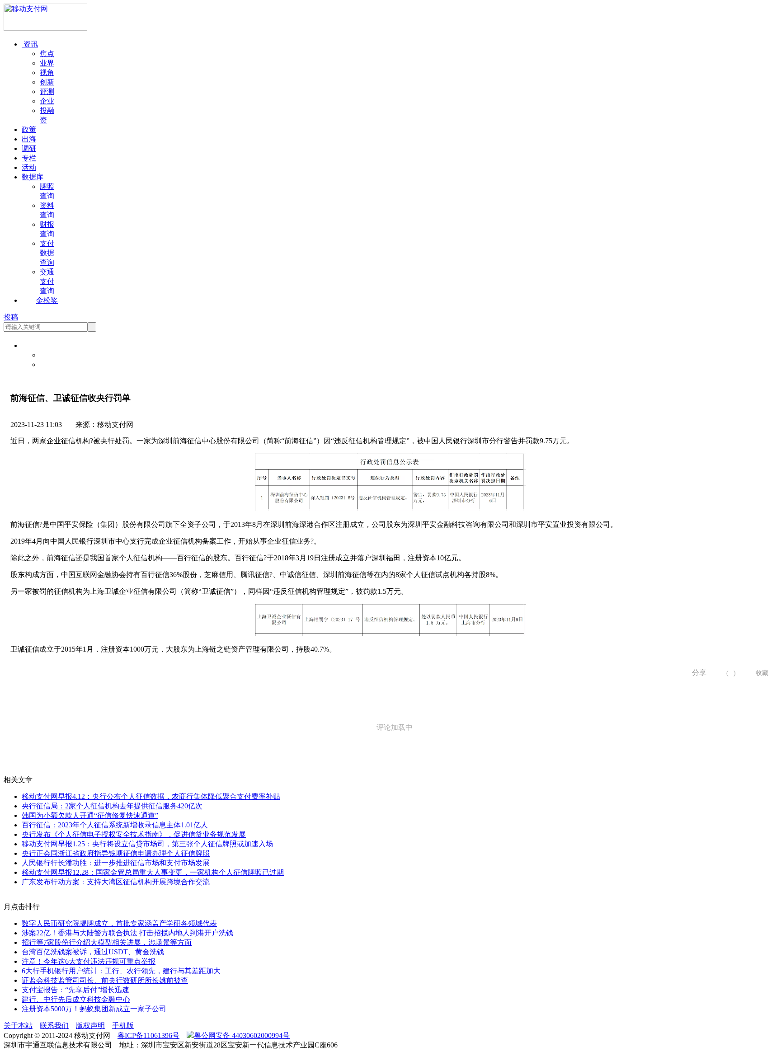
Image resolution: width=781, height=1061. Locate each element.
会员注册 (54, 364)
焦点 (47, 53)
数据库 (32, 177)
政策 (29, 129)
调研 (29, 148)
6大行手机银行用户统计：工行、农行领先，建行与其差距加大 (121, 971)
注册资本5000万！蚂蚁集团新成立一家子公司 (94, 1009)
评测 (47, 91)
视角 (47, 72)
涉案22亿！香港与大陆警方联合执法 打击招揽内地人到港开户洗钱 (127, 933)
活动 (29, 167)
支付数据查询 (47, 252)
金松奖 (47, 300)
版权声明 (90, 1025)
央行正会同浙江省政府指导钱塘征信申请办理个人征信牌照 (116, 853)
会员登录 (54, 355)
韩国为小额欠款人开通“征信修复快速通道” (90, 815)
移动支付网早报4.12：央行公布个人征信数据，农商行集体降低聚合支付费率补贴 (151, 796)
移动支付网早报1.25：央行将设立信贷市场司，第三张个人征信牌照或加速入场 (147, 844)
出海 (29, 139)
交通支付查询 (47, 281)
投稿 (11, 317)
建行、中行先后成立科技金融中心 (76, 999)
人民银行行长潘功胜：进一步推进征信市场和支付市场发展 (116, 863)
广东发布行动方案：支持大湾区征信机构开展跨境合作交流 (116, 882)
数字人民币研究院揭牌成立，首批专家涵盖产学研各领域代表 (119, 923)
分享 (696, 672)
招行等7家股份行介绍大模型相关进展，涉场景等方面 (107, 942)
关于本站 (18, 1025)
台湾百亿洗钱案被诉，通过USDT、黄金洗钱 (93, 952)
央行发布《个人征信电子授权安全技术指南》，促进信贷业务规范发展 (134, 834)
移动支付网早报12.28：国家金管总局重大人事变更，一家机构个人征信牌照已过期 (153, 872)
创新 (47, 82)
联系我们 (54, 1025)
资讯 (30, 44)
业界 (47, 63)
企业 (47, 101)
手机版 (123, 1025)
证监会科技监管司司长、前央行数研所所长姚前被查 (105, 980)
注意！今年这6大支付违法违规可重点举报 (88, 961)
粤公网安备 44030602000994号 (242, 1035)
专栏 (29, 158)
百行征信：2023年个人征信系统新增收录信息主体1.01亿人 (115, 825)
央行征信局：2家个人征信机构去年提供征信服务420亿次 (112, 806)
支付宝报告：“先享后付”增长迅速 (75, 990)
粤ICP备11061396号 (148, 1035)
